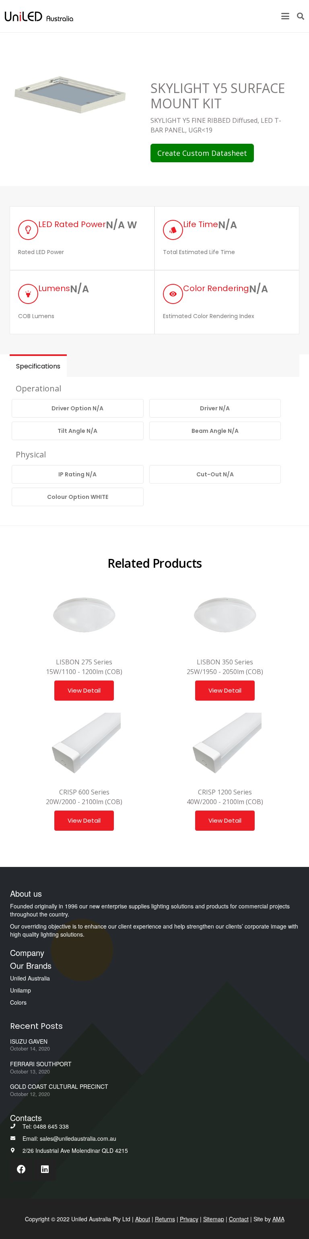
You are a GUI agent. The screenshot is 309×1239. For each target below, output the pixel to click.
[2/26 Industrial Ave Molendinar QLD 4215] (16, 1150)
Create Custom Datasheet (202, 153)
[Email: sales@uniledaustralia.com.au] (16, 1138)
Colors (18, 1002)
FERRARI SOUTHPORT (41, 1064)
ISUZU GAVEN (28, 1041)
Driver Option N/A (77, 408)
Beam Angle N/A (215, 431)
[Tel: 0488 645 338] (16, 1126)
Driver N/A (215, 408)
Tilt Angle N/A (77, 431)
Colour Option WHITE (77, 497)
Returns (165, 1219)
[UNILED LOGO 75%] (39, 16)
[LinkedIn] (45, 1169)
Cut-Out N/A (215, 474)
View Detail (84, 690)
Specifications (38, 366)
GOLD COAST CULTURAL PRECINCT (59, 1086)
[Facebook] (21, 1169)
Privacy (189, 1219)
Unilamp (20, 990)
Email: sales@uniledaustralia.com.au (69, 1138)
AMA (278, 1219)
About (142, 1219)
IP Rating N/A (77, 474)
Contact (239, 1219)
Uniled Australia (30, 978)
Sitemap (213, 1219)
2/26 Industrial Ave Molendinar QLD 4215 (75, 1150)
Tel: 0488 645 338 (46, 1126)
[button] (285, 16)
